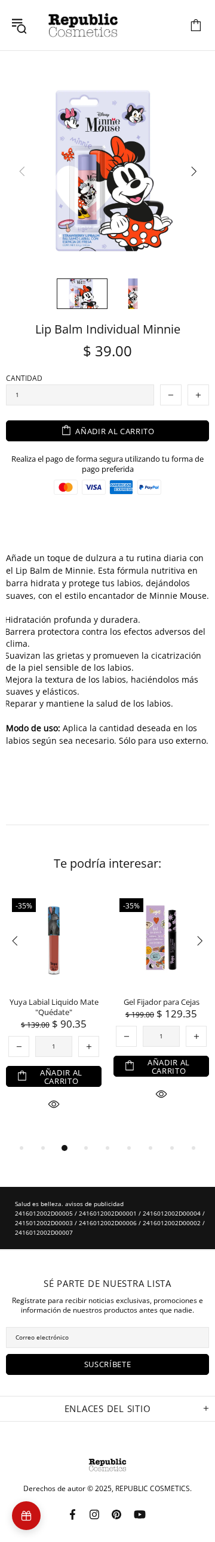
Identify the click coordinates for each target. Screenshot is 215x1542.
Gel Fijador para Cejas (161, 1002)
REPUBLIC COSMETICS (83, 25)
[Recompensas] (26, 1515)
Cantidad (24, 378)
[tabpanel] (54, 1015)
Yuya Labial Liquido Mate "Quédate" (54, 1007)
